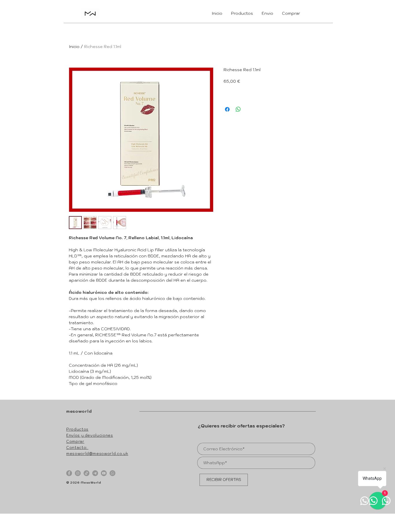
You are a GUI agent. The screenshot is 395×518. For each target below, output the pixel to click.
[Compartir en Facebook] (227, 109)
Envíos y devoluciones (89, 435)
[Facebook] (69, 473)
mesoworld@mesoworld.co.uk (97, 453)
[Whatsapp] (112, 473)
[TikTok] (86, 473)
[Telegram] (95, 473)
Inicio (74, 46)
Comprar (75, 441)
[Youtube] (104, 473)
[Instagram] (78, 473)
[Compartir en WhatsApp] (238, 109)
